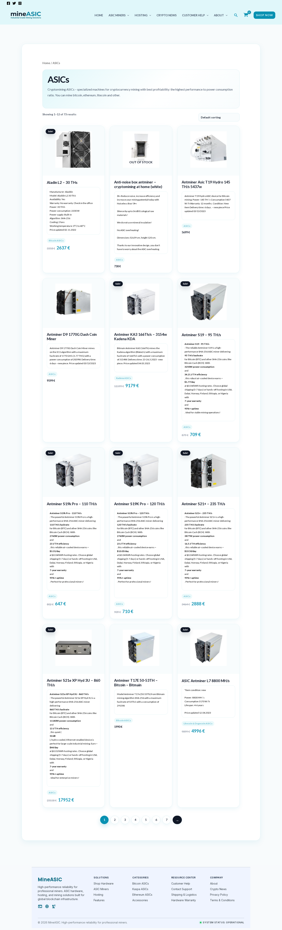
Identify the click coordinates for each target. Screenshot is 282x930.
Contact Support (181, 889)
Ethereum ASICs (142, 894)
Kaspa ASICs (140, 889)
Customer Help (193, 15)
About (219, 15)
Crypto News (166, 15)
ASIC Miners (101, 889)
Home (99, 15)
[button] (127, 15)
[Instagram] (20, 3)
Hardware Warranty (183, 900)
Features (99, 900)
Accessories (140, 900)
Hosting (141, 15)
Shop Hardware (104, 883)
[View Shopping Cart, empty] (246, 15)
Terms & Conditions (222, 900)
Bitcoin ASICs (140, 883)
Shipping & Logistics (184, 894)
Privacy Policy (219, 894)
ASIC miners (117, 15)
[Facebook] (8, 3)
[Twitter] (14, 3)
